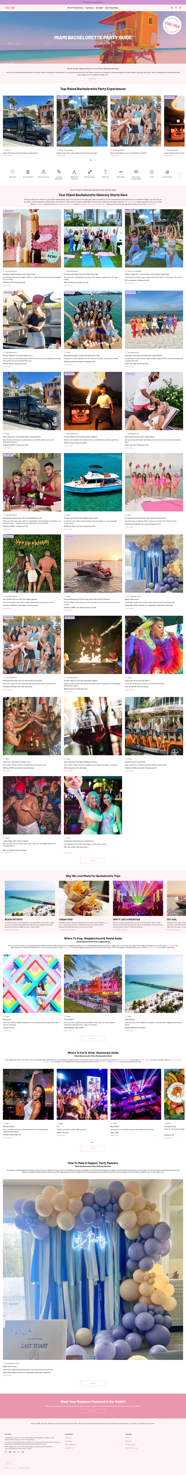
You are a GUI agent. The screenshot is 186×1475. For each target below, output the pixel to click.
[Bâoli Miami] (135, 1094)
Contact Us (69, 1448)
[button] (179, 174)
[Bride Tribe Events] (154, 563)
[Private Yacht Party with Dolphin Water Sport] (93, 482)
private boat (150, 204)
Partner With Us (70, 1444)
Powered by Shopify (24, 1468)
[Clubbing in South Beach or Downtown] (93, 805)
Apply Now (93, 1410)
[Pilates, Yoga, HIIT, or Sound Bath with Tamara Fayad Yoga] (82, 121)
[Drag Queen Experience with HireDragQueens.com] (32, 482)
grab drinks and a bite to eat (65, 204)
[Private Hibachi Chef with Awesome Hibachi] (93, 645)
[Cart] (180, 8)
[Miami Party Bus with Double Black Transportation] (28, 121)
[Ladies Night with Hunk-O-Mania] (32, 805)
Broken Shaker (145, 1060)
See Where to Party (120, 929)
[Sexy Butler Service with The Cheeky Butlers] (32, 563)
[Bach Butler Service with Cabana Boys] (154, 401)
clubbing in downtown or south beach (93, 204)
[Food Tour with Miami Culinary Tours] (32, 726)
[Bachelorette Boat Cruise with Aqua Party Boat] (93, 320)
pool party (39, 204)
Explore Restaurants (67, 929)
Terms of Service (131, 1448)
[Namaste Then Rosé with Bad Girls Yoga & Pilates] (154, 320)
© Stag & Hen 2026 (10, 1468)
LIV (106, 1062)
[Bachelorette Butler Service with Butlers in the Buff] (135, 121)
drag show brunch (130, 202)
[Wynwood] (32, 984)
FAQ (127, 1438)
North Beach (153, 947)
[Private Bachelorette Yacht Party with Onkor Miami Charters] (93, 563)
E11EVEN (101, 1062)
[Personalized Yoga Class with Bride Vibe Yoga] (93, 238)
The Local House (124, 1060)
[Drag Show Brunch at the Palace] (154, 645)
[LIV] (82, 1094)
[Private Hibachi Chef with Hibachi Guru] (32, 320)
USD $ (8, 1463)
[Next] (178, 121)
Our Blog (68, 1441)
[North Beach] (154, 984)
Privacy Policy (130, 1444)
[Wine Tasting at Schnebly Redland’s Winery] (93, 726)
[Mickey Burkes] (28, 1094)
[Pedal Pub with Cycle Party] (154, 726)
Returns (128, 1441)
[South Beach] (93, 984)
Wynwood (67, 947)
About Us (68, 1438)
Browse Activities (11, 929)
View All (93, 860)
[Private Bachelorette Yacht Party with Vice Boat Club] (154, 482)
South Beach (170, 946)
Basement (115, 1062)
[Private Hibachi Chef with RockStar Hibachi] (93, 401)
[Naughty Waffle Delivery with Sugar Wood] (32, 238)
